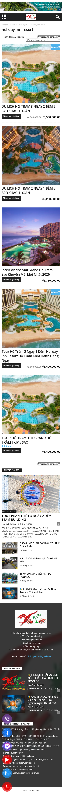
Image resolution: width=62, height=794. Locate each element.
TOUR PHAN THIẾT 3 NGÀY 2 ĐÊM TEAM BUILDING (27, 518)
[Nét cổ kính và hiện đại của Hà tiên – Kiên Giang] (9, 563)
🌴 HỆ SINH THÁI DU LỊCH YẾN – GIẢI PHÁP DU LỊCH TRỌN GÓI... (43, 678)
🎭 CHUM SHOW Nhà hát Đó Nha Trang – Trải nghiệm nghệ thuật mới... (43, 700)
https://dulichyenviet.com (23, 763)
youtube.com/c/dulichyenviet (26, 773)
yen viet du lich (9, 524)
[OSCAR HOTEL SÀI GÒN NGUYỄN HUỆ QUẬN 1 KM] (9, 548)
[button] (57, 17)
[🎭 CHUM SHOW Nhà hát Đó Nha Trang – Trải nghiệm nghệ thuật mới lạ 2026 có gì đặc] (9, 593)
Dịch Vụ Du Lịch (8, 511)
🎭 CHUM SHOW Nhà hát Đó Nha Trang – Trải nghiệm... (38, 590)
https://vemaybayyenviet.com (31, 749)
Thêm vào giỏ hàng (11, 116)
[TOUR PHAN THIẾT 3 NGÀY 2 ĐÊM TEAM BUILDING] (31, 494)
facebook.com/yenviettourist (26, 766)
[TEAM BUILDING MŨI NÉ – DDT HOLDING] (9, 578)
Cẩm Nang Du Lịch (35, 685)
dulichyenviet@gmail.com (39, 656)
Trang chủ (5, 25)
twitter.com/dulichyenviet (22, 769)
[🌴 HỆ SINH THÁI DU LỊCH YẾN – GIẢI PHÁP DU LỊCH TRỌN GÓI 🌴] (13, 682)
